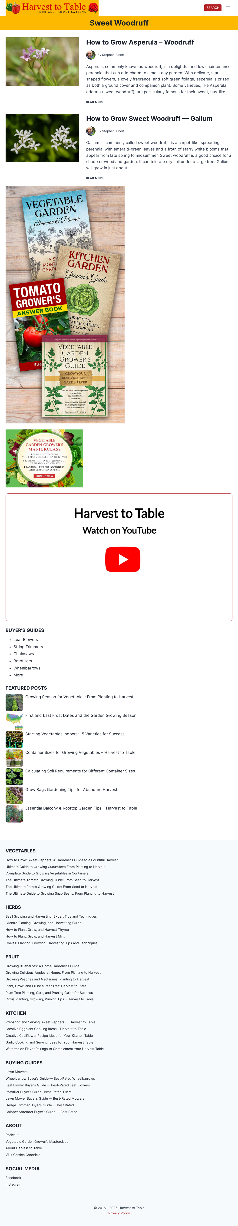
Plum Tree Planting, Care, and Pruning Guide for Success (49, 993)
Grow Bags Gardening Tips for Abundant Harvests (72, 789)
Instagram (13, 1184)
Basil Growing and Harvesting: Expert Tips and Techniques (51, 916)
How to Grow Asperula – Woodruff (140, 42)
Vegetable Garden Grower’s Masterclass (37, 1141)
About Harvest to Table (24, 1148)
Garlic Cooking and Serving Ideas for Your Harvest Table (49, 1042)
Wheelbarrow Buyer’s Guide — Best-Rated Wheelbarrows (50, 1078)
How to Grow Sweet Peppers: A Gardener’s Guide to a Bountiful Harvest (62, 860)
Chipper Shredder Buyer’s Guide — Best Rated (41, 1112)
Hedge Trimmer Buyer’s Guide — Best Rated (40, 1105)
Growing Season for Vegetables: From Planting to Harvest (79, 697)
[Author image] (91, 55)
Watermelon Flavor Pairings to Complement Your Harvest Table (55, 1049)
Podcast (12, 1135)
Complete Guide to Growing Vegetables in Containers (47, 873)
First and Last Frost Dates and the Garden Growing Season (80, 715)
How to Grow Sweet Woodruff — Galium (149, 118)
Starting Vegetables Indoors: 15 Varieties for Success (75, 734)
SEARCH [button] (213, 8)
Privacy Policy (119, 1213)
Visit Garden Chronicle (23, 1155)
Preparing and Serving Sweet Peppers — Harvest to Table (50, 1022)
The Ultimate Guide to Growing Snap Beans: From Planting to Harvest (60, 893)
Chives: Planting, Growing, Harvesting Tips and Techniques (52, 943)
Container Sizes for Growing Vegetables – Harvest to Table (80, 752)
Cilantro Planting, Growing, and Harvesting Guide (43, 923)
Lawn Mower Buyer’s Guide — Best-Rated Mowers (45, 1098)
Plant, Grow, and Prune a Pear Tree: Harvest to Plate (46, 986)
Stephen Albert (113, 55)
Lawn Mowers (17, 1072)
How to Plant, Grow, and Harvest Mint (35, 936)
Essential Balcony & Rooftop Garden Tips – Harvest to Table (81, 808)
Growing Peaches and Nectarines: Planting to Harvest (47, 979)
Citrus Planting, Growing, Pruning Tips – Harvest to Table (49, 999)
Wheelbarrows (26, 668)
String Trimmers (28, 646)
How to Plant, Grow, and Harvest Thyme (37, 930)
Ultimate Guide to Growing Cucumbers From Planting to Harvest (56, 867)
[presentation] (42, 61)
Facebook (13, 1178)
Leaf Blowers (25, 639)
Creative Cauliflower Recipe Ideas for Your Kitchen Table (49, 1035)
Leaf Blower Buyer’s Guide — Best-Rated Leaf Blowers (48, 1085)
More (18, 675)
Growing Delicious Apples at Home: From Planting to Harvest (53, 972)
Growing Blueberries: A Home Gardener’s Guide (42, 966)
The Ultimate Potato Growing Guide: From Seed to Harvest (51, 887)
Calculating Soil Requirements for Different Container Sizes (80, 771)
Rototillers (22, 661)
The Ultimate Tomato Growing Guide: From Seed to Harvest (52, 880)
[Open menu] (228, 8)
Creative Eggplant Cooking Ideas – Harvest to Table (46, 1029)
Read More (97, 102)
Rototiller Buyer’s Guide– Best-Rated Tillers (39, 1092)
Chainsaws (23, 653)
